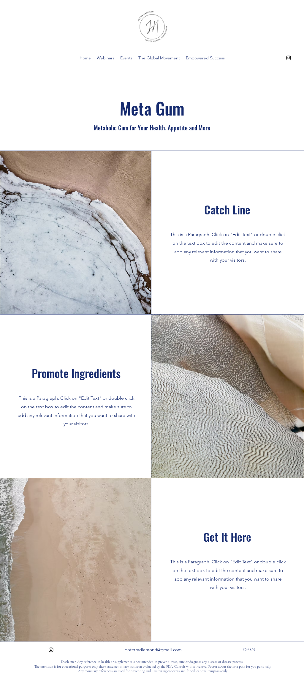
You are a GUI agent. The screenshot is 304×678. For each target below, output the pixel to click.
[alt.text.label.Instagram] (289, 58)
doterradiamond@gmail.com (153, 649)
